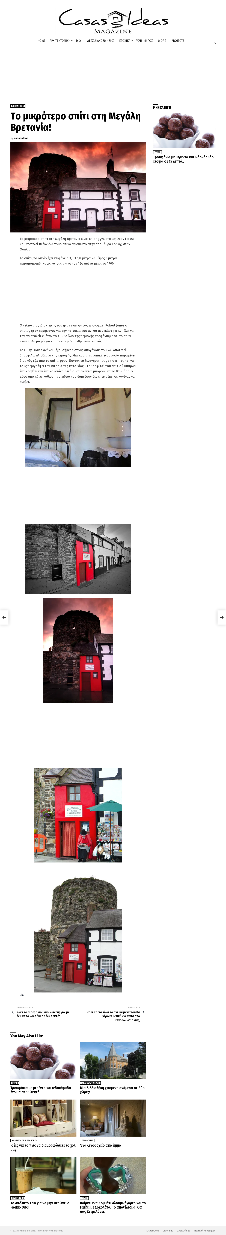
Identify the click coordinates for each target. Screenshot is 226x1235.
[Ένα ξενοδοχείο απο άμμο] (113, 1118)
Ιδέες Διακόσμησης (100, 41)
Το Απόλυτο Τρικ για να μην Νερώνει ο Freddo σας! (39, 1205)
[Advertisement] (113, 72)
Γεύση (15, 1083)
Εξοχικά (124, 41)
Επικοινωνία (152, 1230)
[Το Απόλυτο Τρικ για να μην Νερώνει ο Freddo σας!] (43, 1175)
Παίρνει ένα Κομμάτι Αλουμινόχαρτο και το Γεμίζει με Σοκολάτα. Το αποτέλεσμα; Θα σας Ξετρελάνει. (113, 1207)
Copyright (168, 1230)
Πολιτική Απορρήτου (205, 1230)
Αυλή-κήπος (144, 41)
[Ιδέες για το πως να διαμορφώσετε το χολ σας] (43, 1118)
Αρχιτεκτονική (60, 41)
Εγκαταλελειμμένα (90, 1083)
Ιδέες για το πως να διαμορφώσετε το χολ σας (43, 1147)
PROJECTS (177, 41)
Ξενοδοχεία (87, 1140)
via (22, 995)
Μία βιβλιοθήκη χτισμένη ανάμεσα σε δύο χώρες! (112, 1090)
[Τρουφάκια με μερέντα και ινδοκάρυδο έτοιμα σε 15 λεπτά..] (43, 1060)
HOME (41, 41)
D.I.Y (78, 41)
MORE (162, 41)
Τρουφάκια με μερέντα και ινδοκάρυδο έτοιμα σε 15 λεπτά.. (40, 1090)
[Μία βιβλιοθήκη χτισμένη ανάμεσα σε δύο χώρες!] (113, 1060)
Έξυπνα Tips (18, 1198)
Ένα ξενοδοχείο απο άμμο (100, 1145)
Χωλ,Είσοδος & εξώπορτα (24, 1140)
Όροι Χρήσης (183, 1230)
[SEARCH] (214, 42)
